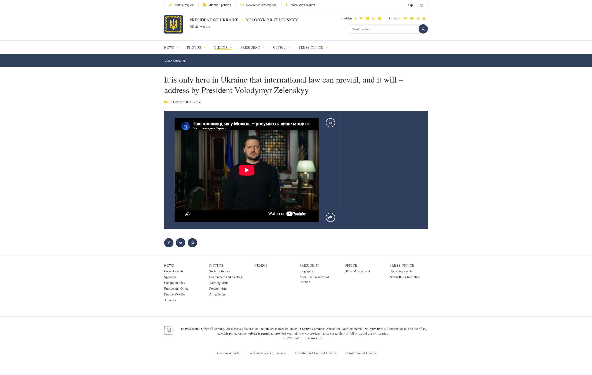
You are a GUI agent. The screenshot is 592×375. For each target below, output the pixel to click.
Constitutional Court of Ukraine (315, 353)
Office (351, 265)
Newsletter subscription (261, 5)
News (169, 265)
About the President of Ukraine (314, 279)
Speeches (170, 277)
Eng (420, 5)
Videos (261, 265)
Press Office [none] (312, 47)
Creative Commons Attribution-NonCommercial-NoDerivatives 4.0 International (353, 328)
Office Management (357, 271)
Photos (216, 265)
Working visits (218, 282)
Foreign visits (218, 288)
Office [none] (280, 47)
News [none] (169, 47)
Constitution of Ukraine (360, 353)
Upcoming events (401, 271)
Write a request (184, 5)
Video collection (175, 60)
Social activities (219, 271)
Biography (306, 271)
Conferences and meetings (226, 277)
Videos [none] (221, 47)
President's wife (174, 294)
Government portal (228, 353)
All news (170, 300)
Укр (410, 5)
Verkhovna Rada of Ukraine (267, 353)
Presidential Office (176, 288)
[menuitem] (173, 47)
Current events (173, 271)
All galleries (217, 294)
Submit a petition (219, 5)
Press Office (402, 265)
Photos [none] (194, 47)
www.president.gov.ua (317, 333)
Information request (302, 5)
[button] (362, 18)
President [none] (251, 47)
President (309, 265)
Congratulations (174, 282)
